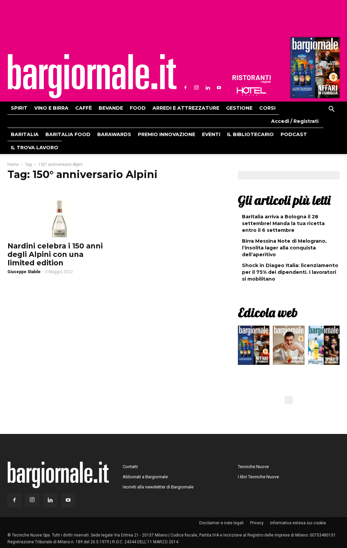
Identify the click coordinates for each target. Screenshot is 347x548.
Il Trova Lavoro (34, 148)
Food (138, 108)
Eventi (211, 134)
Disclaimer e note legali (221, 523)
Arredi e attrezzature (185, 108)
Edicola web (268, 312)
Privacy (257, 523)
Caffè (83, 108)
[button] (331, 110)
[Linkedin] (208, 87)
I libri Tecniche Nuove (258, 476)
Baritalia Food (67, 134)
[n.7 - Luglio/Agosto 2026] (314, 69)
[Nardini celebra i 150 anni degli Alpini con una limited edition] (58, 212)
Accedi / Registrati (295, 121)
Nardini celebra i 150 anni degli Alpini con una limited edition (55, 254)
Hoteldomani (251, 91)
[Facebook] (185, 87)
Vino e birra (51, 108)
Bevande (111, 108)
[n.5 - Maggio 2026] (324, 347)
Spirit (19, 108)
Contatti (130, 466)
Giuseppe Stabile (24, 271)
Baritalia (25, 134)
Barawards (114, 134)
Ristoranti (251, 79)
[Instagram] (196, 87)
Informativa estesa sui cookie (298, 523)
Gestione (239, 108)
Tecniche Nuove (253, 466)
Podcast (294, 134)
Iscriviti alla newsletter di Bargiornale (158, 486)
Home (13, 164)
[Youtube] (219, 87)
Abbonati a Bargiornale (145, 476)
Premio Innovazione (166, 134)
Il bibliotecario (250, 134)
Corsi (267, 108)
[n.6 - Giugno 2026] (288, 347)
